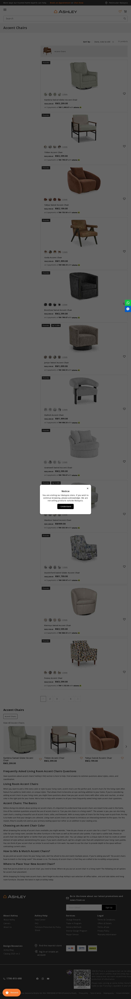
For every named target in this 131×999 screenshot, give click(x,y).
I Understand (65, 506)
